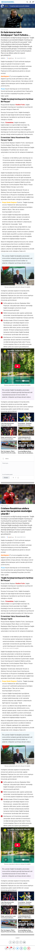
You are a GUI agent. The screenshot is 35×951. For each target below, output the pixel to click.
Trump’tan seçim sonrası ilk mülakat (19, 6)
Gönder (6, 477)
